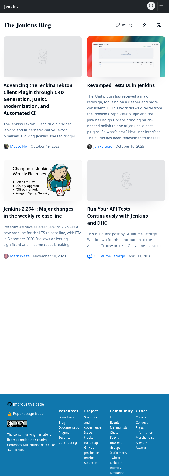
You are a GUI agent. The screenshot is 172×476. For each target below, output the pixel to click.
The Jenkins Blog (27, 25)
